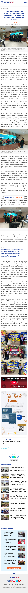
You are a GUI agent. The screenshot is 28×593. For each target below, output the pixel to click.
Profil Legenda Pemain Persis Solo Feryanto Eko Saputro (10, 541)
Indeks (16, 5)
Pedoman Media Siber (19, 584)
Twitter (17, 582)
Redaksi (5, 584)
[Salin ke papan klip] (18, 457)
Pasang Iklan (11, 584)
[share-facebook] (10, 457)
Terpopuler (9, 5)
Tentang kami (7, 585)
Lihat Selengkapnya (13, 568)
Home (3, 5)
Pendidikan (5, 448)
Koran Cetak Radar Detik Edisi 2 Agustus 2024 (12, 442)
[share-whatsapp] (15, 457)
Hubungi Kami (14, 585)
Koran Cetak (21, 585)
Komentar (14, 460)
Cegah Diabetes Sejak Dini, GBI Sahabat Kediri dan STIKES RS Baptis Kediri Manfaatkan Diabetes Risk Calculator (10, 548)
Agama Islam (23, 5)
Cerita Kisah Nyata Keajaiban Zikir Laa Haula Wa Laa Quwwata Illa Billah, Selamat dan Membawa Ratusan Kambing (9, 534)
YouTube (20, 582)
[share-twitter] (13, 457)
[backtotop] (14, 574)
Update (19, 197)
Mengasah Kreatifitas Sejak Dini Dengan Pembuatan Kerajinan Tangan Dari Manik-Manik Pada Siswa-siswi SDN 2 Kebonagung (10, 562)
